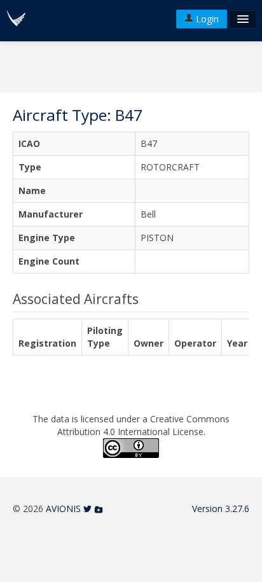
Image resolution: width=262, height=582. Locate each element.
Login (206, 19)
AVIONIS (63, 508)
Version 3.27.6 (220, 508)
